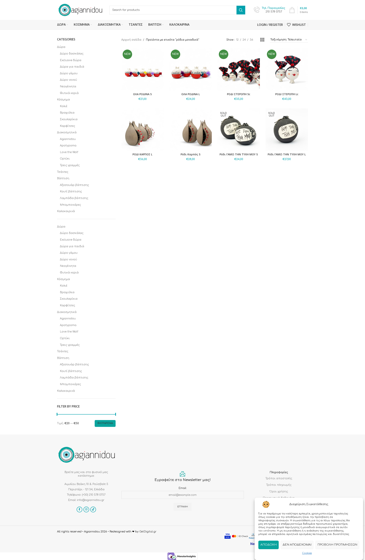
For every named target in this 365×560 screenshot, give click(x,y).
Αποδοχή (268, 544)
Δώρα (61, 47)
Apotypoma (68, 145)
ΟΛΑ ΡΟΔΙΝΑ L (190, 94)
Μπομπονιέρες (70, 204)
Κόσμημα (63, 99)
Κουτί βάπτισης (71, 191)
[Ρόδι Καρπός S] (190, 129)
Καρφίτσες (67, 126)
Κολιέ (63, 106)
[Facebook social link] (79, 509)
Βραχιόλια (67, 112)
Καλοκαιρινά (66, 211)
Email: (183, 488)
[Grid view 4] (262, 39)
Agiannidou (68, 139)
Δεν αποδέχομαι (297, 544)
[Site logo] (80, 9)
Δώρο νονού (68, 79)
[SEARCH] (240, 10)
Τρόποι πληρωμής (278, 484)
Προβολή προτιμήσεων (337, 544)
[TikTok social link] (93, 509)
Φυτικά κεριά (69, 93)
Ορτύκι (65, 158)
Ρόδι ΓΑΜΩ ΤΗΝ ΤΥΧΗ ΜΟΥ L (287, 154)
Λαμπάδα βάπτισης (74, 198)
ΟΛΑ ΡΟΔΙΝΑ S (142, 94)
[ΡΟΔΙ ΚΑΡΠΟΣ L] (142, 129)
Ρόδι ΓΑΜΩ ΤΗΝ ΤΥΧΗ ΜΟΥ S (239, 154)
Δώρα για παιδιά (72, 66)
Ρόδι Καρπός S (190, 154)
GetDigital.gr (147, 531)
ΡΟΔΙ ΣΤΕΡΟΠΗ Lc (286, 94)
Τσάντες (62, 172)
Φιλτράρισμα (105, 423)
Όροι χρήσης (279, 491)
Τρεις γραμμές (70, 165)
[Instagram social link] (86, 509)
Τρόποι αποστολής (278, 478)
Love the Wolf (69, 152)
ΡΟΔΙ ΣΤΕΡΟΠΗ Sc (238, 94)
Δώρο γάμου (69, 73)
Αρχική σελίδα (131, 39)
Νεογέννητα (68, 86)
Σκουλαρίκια (69, 119)
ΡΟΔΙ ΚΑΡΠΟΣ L (142, 154)
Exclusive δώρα (70, 60)
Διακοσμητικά (67, 132)
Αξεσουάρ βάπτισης (74, 185)
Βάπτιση (63, 178)
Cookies (307, 553)
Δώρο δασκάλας (71, 53)
